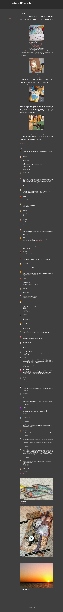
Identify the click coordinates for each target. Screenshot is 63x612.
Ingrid (24, 278)
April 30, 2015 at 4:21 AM (26, 339)
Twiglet (24, 288)
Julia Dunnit (25, 263)
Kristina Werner (27, 50)
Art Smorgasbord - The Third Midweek (32, 558)
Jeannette (24, 203)
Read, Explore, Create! (23, 3)
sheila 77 (24, 229)
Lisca (23, 377)
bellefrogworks (25, 424)
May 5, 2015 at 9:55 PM (26, 465)
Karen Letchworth (26, 460)
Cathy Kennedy (25, 449)
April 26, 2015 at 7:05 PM (26, 169)
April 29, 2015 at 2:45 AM (26, 285)
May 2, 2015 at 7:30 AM (26, 421)
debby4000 (25, 219)
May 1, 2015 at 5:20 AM (26, 374)
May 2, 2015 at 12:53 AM (26, 404)
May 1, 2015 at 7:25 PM (26, 390)
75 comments (24, 503)
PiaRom (24, 237)
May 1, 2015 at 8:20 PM (26, 397)
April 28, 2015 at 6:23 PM (26, 248)
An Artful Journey (25, 589)
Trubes (24, 301)
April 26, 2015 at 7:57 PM (26, 175)
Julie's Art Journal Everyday (36, 46)
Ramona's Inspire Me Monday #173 (36, 47)
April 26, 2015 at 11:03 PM (26, 187)
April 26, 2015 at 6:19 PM (26, 160)
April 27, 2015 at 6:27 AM (26, 207)
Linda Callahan (25, 172)
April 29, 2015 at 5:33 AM (26, 292)
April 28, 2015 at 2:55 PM (26, 234)
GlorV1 (24, 386)
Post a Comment (22, 473)
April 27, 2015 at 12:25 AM (26, 193)
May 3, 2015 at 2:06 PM (26, 435)
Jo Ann (24, 357)
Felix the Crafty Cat (26, 331)
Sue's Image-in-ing (36, 133)
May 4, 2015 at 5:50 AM (26, 457)
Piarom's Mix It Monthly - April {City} (36, 44)
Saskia (24, 196)
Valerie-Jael (24, 189)
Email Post (23, 143)
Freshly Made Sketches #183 (36, 76)
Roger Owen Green (26, 342)
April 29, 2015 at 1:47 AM (26, 275)
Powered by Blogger (32, 607)
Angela (24, 314)
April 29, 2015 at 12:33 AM (26, 260)
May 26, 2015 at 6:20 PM (26, 471)
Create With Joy (25, 438)
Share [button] (10, 11)
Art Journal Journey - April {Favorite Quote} (36, 43)
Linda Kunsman (25, 430)
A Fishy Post (23, 501)
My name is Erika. (26, 417)
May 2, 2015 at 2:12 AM (26, 414)
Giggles (24, 407)
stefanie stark (25, 369)
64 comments (24, 559)
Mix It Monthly (39, 240)
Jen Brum (24, 156)
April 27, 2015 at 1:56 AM (26, 201)
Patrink (24, 323)
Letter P (10, 18)
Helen (24, 257)
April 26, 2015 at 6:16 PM (26, 153)
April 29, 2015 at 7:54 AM (26, 311)
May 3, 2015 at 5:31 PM (26, 446)
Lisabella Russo (25, 468)
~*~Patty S (24, 210)
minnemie (24, 393)
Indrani (24, 251)
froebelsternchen (25, 295)
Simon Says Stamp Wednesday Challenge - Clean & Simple (36, 77)
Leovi (23, 336)
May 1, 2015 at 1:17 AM (26, 354)
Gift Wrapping (27, 144)
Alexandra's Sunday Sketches (36, 45)
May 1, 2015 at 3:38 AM (26, 366)
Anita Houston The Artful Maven (28, 351)
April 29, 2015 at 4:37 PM (26, 328)
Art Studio (10, 15)
